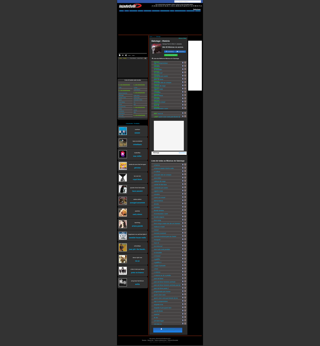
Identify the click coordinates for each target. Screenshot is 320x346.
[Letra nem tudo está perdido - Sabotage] (183, 249)
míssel (156, 230)
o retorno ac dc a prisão (162, 275)
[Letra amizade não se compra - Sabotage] (183, 82)
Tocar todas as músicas (171, 55)
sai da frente (158, 311)
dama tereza (158, 95)
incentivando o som (161, 108)
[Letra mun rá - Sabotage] (183, 105)
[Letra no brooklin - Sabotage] (183, 69)
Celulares (140, 10)
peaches (137, 211)
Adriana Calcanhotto (123, 93)
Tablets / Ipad (148, 10)
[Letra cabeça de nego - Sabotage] (183, 85)
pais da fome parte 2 (161, 288)
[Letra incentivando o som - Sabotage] (183, 108)
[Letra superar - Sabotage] (183, 314)
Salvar (120, 58)
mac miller (137, 156)
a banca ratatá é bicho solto (164, 168)
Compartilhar (170, 51)
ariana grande (137, 226)
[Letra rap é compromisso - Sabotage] (183, 63)
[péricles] (123, 166)
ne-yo (137, 261)
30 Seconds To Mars (138, 99)
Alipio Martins (122, 113)
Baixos (172, 10)
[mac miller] (123, 154)
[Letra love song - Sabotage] (183, 220)
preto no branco (137, 272)
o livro (156, 269)
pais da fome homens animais (164, 282)
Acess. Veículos (133, 10)
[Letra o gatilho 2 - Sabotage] (183, 262)
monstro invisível (160, 233)
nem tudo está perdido (162, 249)
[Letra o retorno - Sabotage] (183, 271)
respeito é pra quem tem (162, 308)
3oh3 (135, 104)
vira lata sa (158, 324)
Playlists (125, 58)
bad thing (137, 222)
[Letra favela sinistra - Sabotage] (183, 210)
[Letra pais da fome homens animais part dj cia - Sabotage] (183, 284)
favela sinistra (159, 210)
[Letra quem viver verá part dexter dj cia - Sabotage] (183, 297)
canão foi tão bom (160, 184)
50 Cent (135, 110)
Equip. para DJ (190, 10)
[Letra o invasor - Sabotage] (183, 92)
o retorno (157, 272)
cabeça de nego (160, 85)
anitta (137, 284)
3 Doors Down (137, 97)
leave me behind (137, 141)
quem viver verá (159, 295)
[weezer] (123, 131)
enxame (157, 98)
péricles (137, 167)
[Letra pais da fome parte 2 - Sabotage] (183, 288)
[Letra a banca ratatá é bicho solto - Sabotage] (183, 168)
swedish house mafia (137, 237)
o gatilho (157, 259)
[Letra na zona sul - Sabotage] (183, 72)
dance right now (137, 257)
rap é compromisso (161, 63)
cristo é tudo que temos (137, 269)
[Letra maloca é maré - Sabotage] (183, 226)
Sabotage (158, 36)
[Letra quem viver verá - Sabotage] (183, 294)
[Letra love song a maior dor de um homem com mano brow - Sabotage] (183, 223)
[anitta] (123, 282)
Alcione (120, 104)
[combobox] (187, 1)
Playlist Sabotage (168, 329)
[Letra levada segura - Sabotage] (183, 216)
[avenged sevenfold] (123, 201)
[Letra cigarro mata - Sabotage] (183, 88)
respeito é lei (158, 304)
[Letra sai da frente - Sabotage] (183, 310)
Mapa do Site (151, 340)
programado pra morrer (162, 291)
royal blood (137, 179)
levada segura (159, 217)
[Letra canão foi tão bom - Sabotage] (183, 184)
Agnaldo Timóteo (122, 97)
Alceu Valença (122, 102)
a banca (157, 165)
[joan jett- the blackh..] (123, 247)
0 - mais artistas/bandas (124, 84)
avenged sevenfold (137, 202)
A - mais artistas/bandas (124, 90)
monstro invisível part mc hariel (165, 236)
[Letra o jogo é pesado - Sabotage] (183, 265)
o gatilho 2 (157, 262)
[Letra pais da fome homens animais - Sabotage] (183, 281)
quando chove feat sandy (137, 187)
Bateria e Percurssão (180, 10)
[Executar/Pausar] (120, 55)
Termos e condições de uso (161, 340)
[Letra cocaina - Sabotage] (183, 66)
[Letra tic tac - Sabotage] (183, 317)
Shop (126, 10)
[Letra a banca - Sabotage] (183, 164)
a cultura (157, 171)
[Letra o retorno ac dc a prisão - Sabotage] (183, 275)
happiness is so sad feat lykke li (137, 234)
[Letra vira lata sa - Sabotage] (183, 323)
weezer (137, 132)
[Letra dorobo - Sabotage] (183, 203)
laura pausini (137, 191)
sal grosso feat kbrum (137, 281)
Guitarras (198, 10)
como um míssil (159, 102)
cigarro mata (158, 89)
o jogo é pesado (160, 265)
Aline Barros (121, 111)
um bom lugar (159, 321)
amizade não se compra (162, 82)
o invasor (157, 92)
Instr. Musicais (156, 10)
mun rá (156, 105)
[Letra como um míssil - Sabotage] (183, 101)
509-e (135, 112)
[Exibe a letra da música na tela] (183, 113)
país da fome (158, 79)
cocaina (157, 66)
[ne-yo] (123, 259)
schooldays (137, 246)
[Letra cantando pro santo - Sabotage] (183, 76)
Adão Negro (121, 95)
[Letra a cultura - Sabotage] (183, 171)
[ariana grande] (123, 224)
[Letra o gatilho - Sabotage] (183, 259)
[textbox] (187, 1)
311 (134, 102)
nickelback (137, 144)
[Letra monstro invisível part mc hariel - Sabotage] (183, 236)
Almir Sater (121, 115)
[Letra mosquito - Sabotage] (183, 239)
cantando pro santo (161, 76)
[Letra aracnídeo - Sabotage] (183, 177)
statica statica (137, 199)
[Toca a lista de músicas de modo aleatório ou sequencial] (145, 58)
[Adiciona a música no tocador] (185, 63)
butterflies (137, 153)
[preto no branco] (123, 271)
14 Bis (120, 87)
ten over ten (137, 176)
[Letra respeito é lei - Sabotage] (183, 304)
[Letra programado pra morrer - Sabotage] (183, 291)
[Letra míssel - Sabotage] (183, 229)
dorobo (156, 204)
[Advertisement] (160, 22)
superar (156, 314)
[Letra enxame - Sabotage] (183, 98)
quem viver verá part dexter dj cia (166, 298)
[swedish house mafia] (123, 236)
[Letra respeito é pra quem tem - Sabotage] (183, 307)
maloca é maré (159, 226)
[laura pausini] (123, 189)
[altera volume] (126, 55)
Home (121, 10)
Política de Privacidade (173, 340)
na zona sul (158, 72)
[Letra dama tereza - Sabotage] (183, 95)
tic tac (156, 317)
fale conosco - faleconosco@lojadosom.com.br (160, 338)
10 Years (135, 87)
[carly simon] (123, 212)
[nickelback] (123, 143)
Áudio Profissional (165, 10)
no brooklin (158, 69)
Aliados (120, 108)
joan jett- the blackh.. (137, 249)
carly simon (137, 214)
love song (157, 220)
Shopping (144, 340)
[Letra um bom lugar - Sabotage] (183, 320)
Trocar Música (133, 58)
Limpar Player (140, 58)
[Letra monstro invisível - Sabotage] (183, 233)
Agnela (120, 99)
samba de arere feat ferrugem (137, 164)
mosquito (157, 239)
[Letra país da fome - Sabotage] (183, 79)
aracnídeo (157, 178)
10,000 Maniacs (137, 89)
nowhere (137, 129)
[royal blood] (123, 177)
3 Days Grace (136, 95)
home (151, 36)
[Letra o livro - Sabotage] (183, 268)
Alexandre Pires (122, 106)
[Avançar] (123, 55)
